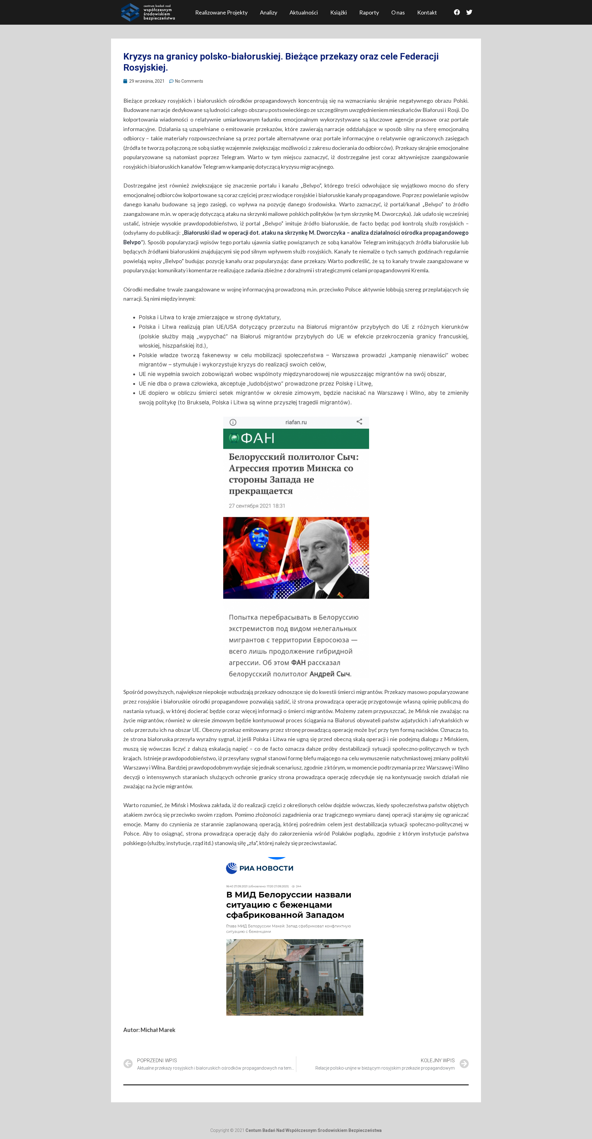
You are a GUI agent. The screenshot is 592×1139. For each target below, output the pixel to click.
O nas (398, 12)
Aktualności (304, 12)
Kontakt (427, 12)
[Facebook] (457, 12)
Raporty (369, 12)
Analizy (268, 12)
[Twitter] (469, 12)
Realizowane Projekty (221, 12)
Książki (338, 12)
